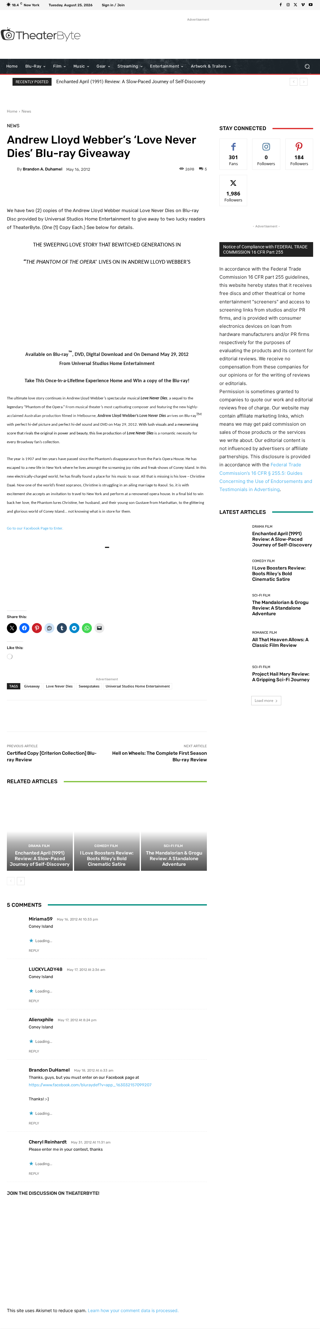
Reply (34, 951)
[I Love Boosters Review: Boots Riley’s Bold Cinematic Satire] (107, 831)
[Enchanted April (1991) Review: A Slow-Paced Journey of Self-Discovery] (40, 831)
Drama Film (39, 846)
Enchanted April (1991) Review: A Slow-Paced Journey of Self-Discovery (130, 81)
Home (12, 111)
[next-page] (21, 881)
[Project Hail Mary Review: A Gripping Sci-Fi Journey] (233, 674)
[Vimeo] (303, 5)
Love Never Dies (59, 686)
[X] (295, 5)
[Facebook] (280, 5)
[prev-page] (11, 881)
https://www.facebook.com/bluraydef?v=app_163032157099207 (90, 1085)
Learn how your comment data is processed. (133, 1310)
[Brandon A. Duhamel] (12, 169)
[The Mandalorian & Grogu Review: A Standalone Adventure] (174, 831)
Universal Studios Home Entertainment (138, 686)
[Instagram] (288, 5)
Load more (264, 700)
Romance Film (264, 632)
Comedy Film (106, 846)
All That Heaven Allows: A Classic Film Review (280, 642)
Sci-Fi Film (173, 846)
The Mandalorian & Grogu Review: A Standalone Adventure (174, 858)
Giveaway (32, 686)
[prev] (294, 82)
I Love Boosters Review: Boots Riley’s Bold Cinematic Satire (106, 858)
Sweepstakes (89, 686)
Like (233, 143)
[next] (304, 82)
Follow (266, 143)
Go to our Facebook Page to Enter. (35, 528)
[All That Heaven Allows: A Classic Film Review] (233, 640)
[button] (307, 66)
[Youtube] (310, 5)
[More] (162, 191)
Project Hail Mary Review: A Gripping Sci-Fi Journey (281, 676)
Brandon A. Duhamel (42, 169)
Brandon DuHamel (49, 1070)
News (26, 111)
